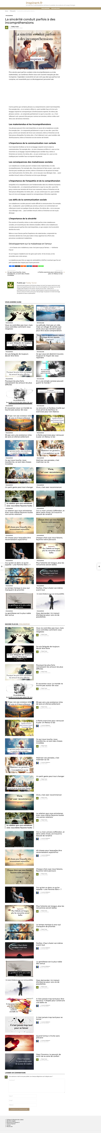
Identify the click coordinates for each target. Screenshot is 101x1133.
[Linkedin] (29, 266)
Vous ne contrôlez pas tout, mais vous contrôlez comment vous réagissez (19, 327)
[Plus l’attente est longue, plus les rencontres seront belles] (50, 551)
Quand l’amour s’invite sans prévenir (48, 1037)
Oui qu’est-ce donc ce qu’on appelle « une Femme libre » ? (17, 564)
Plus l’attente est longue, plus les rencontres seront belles (50, 564)
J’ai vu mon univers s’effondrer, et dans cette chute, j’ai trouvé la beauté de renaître (50, 512)
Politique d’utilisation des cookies (15, 1119)
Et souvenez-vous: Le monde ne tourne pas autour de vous (18, 409)
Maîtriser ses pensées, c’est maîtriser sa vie (47, 461)
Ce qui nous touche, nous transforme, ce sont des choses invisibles (18, 462)
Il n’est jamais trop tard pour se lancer (49, 1018)
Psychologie (55, 8)
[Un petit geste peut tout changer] (19, 475)
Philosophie (45, 8)
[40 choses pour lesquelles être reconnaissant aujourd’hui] (19, 526)
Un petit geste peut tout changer (19, 487)
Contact (9, 1125)
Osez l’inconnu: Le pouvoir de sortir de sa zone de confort (48, 1055)
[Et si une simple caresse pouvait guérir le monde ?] (50, 369)
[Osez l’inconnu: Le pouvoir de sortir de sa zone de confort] (19, 1061)
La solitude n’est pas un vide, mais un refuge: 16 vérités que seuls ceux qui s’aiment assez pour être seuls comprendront (49, 328)
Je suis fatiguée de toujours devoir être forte (16, 355)
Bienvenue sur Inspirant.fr (13, 1122)
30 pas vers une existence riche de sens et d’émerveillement (18, 436)
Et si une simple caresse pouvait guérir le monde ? (49, 382)
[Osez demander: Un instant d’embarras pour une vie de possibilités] (50, 601)
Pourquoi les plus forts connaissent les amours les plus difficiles (18, 383)
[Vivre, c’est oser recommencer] (50, 475)
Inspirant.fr (34, 3)
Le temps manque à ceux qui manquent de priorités (17, 589)
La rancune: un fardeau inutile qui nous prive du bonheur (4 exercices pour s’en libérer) (50, 410)
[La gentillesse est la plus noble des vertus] (19, 601)
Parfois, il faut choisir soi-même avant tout (49, 589)
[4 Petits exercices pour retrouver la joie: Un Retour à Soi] (50, 423)
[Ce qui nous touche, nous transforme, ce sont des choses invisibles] (19, 448)
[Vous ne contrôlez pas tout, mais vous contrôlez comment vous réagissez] (19, 313)
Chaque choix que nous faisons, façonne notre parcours (49, 538)
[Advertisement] (35, 93)
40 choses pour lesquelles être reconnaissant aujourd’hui (18, 538)
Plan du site (10, 1126)
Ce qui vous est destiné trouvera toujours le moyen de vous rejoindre (49, 356)
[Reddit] (23, 266)
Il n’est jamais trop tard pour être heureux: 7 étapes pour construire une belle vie (50, 1000)
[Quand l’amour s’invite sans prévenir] (19, 1043)
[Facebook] (12, 266)
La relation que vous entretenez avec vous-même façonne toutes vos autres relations (19, 512)
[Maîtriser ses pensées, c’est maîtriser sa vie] (50, 448)
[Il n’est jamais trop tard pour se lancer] (19, 1024)
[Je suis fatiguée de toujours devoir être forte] (19, 342)
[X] (17, 266)
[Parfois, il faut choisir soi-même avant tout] (50, 576)
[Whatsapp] (41, 266)
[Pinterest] (35, 266)
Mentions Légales (11, 1121)
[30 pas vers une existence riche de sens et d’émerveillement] (19, 423)
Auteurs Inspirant (11, 1123)
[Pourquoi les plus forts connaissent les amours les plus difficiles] (19, 369)
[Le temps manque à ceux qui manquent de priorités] (19, 576)
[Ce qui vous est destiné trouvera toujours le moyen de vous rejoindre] (50, 342)
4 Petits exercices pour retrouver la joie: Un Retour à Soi (50, 436)
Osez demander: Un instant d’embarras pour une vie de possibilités (47, 615)
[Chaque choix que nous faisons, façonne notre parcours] (50, 526)
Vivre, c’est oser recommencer (49, 487)
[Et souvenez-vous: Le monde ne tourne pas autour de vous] (19, 396)
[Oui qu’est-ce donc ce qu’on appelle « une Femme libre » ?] (19, 551)
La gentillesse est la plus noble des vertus (18, 614)
